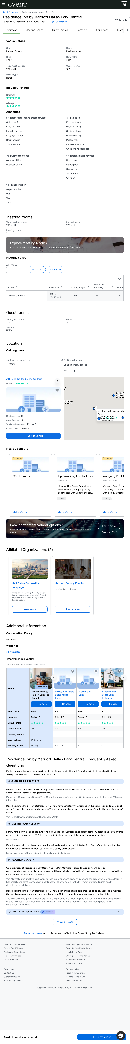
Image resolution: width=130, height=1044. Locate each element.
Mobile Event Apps (74, 952)
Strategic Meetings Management (80, 956)
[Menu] (3, 5)
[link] (30, 464)
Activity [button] (61, 499)
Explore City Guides (12, 956)
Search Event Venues (13, 948)
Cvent (5, 12)
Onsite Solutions (11, 960)
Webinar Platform (74, 963)
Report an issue (33, 933)
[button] (22, 269)
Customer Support (12, 977)
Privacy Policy (72, 969)
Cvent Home (9, 969)
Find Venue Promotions (14, 952)
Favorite (123, 20)
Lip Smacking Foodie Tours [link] (75, 476)
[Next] (127, 30)
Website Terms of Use (75, 977)
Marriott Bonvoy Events (69, 583)
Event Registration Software (79, 948)
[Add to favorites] (57, 390)
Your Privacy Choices (13, 980)
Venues (15, 12)
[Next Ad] (57, 380)
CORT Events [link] (21, 476)
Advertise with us (74, 980)
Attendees (11, 265)
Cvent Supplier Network (14, 944)
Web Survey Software (75, 960)
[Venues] (124, 4)
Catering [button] (107, 499)
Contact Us (9, 973)
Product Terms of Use (75, 973)
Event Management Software (79, 944)
